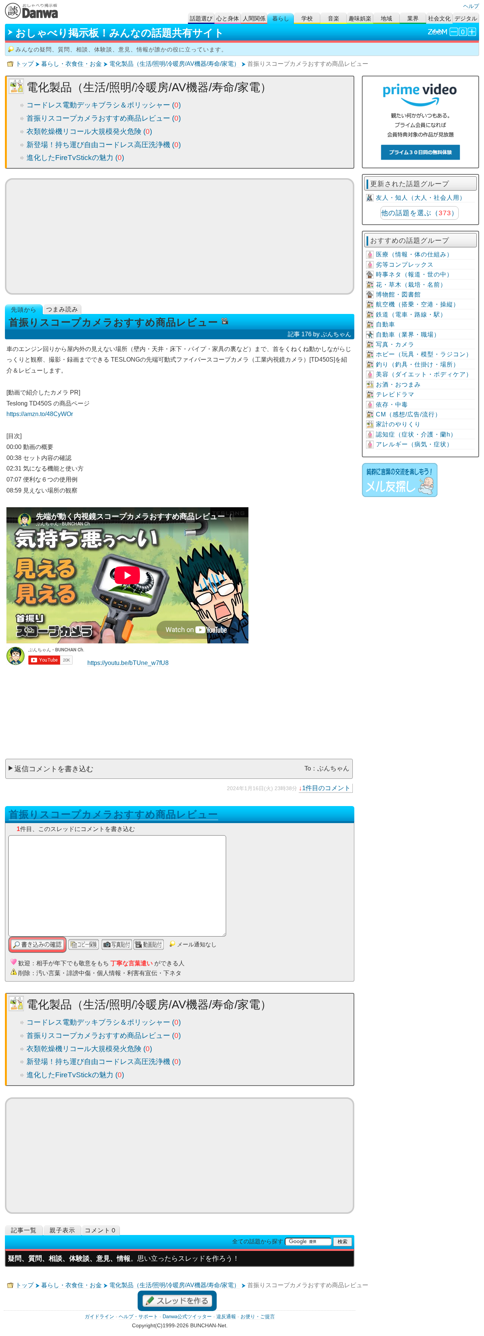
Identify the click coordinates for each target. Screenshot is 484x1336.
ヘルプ (471, 6)
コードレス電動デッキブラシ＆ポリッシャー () (103, 105)
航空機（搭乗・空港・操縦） (417, 304)
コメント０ (101, 1230)
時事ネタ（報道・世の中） (414, 274)
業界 (413, 18)
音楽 (333, 18)
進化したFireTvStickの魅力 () (75, 158)
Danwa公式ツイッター (187, 1316)
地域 (386, 18)
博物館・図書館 (398, 294)
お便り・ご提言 (257, 1316)
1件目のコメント (326, 788)
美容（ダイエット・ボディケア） (424, 374)
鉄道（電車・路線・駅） (411, 314)
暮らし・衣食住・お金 (71, 64)
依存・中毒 (392, 404)
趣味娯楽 (360, 18)
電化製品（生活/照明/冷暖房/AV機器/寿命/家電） (174, 64)
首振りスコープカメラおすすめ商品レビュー (113, 814)
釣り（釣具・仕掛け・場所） (417, 364)
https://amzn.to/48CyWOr (39, 414)
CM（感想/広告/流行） (408, 414)
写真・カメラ (395, 344)
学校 (307, 18)
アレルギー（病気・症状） (414, 444)
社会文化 (439, 18)
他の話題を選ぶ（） (419, 213)
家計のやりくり (398, 424)
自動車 (385, 324)
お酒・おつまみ (398, 384)
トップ (25, 64)
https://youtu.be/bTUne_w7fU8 (128, 663)
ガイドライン (99, 1316)
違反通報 (226, 1316)
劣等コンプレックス (405, 264)
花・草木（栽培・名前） (411, 284)
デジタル (466, 18)
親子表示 (62, 1230)
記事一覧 (24, 1230)
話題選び (201, 18)
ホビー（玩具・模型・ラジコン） (424, 354)
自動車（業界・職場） (408, 334)
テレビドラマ (395, 394)
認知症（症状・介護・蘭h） (416, 434)
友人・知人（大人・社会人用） (421, 197)
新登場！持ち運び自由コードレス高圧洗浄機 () (103, 145)
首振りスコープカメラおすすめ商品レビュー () (103, 118)
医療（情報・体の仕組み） (414, 254)
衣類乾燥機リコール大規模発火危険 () (89, 131)
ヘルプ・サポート (138, 1316)
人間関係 (254, 18)
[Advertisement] (179, 236)
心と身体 (227, 18)
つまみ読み (62, 309)
